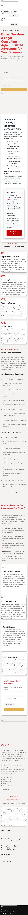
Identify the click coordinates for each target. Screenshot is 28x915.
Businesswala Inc (8, 914)
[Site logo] (9, 2)
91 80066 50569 (11, 850)
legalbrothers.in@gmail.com (13, 846)
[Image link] (9, 907)
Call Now (14, 24)
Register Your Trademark (14, 233)
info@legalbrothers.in (11, 848)
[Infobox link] (14, 13)
